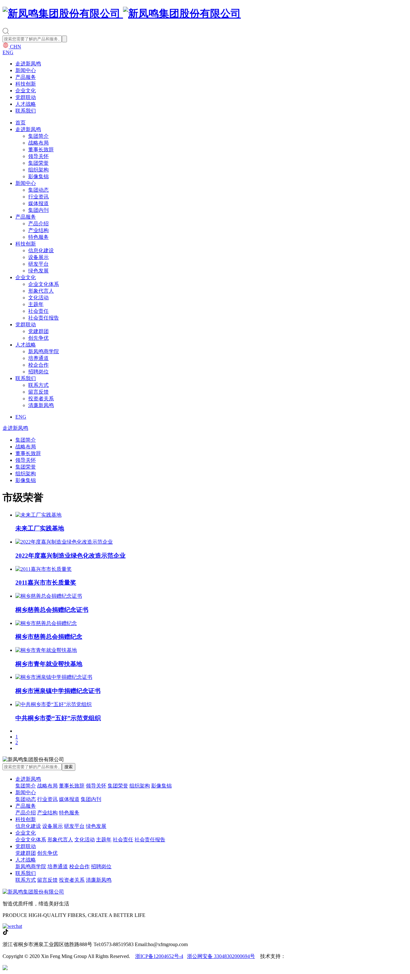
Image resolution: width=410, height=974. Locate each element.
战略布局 (38, 143)
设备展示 (38, 257)
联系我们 (25, 110)
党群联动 (25, 97)
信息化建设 (41, 250)
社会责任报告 (43, 318)
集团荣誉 (38, 163)
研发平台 (38, 264)
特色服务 (38, 237)
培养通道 (38, 358)
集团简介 (38, 136)
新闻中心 (25, 70)
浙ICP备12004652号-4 (159, 956)
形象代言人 (41, 291)
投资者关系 (41, 398)
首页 (20, 122)
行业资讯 (38, 196)
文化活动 (38, 297)
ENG (8, 52)
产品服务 (25, 77)
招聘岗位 (38, 371)
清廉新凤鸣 (41, 405)
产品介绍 (38, 223)
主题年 (36, 304)
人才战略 (25, 104)
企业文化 (25, 90)
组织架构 (38, 169)
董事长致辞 (41, 149)
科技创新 (25, 84)
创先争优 (38, 338)
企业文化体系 (43, 284)
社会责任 (38, 311)
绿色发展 (38, 270)
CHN (15, 46)
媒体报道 (38, 203)
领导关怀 (38, 156)
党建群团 (38, 331)
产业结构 (38, 230)
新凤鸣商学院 (43, 351)
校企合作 (38, 365)
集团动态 (38, 190)
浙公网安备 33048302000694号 (221, 956)
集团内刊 (38, 210)
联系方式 (38, 385)
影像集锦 (38, 176)
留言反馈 (38, 392)
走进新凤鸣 (28, 63)
